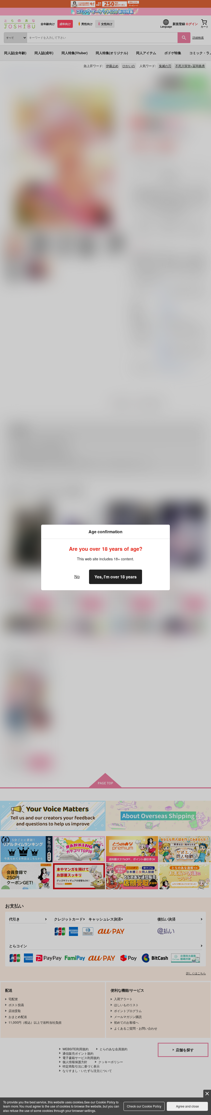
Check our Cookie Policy (144, 1106)
